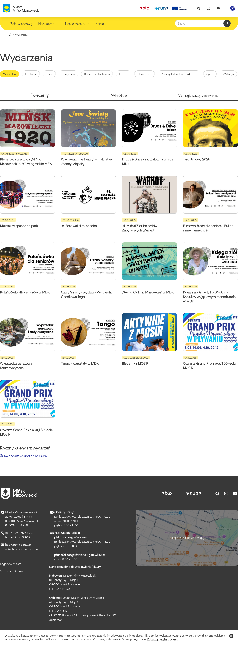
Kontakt (101, 23)
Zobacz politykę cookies (162, 639)
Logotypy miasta (10, 564)
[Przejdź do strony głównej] (18, 493)
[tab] (39, 96)
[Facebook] (198, 8)
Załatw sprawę (21, 23)
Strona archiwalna (11, 571)
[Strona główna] (10, 34)
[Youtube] (218, 8)
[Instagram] (208, 8)
